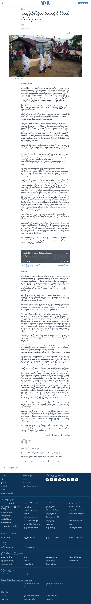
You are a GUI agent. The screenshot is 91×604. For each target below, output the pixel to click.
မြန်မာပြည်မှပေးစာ (51, 506)
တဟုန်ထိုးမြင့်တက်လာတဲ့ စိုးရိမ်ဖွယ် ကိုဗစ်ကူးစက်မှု (38, 253)
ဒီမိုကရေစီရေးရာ (5, 515)
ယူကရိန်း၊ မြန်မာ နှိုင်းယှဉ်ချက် (32, 524)
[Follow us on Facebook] (47, 479)
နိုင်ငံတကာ (4, 482)
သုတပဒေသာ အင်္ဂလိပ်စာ (75, 537)
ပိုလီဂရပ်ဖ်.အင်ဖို (50, 560)
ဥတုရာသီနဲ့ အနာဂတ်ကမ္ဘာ (30, 510)
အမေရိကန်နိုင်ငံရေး (6, 519)
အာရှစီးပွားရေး (50, 520)
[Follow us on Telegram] (64, 479)
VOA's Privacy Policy (52, 595)
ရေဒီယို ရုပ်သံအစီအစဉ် (7, 560)
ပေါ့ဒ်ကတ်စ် (26, 482)
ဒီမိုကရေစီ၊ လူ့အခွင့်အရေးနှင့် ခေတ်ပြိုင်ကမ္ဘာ (10, 507)
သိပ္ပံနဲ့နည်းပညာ (28, 506)
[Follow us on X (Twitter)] (51, 479)
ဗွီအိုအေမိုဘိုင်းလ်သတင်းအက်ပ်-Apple (32, 585)
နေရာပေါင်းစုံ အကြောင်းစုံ (75, 520)
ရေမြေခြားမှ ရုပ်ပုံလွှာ (51, 557)
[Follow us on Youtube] (55, 479)
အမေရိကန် (4, 486)
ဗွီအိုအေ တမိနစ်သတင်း (75, 557)
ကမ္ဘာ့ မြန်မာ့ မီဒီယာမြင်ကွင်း (31, 503)
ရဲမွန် (22, 24)
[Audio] (70, 3)
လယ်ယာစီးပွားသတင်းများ (31, 520)
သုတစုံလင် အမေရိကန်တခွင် (76, 513)
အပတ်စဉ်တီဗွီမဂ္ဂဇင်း (6, 564)
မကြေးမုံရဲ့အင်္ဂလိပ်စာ (29, 537)
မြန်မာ (23, 9)
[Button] (67, 33)
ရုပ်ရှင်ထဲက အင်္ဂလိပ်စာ (52, 537)
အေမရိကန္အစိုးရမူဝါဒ (29, 599)
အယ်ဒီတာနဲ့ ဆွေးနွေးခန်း (7, 503)
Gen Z (70, 517)
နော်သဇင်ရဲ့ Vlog (73, 560)
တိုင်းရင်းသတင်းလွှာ (74, 506)
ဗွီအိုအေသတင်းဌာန (30, 255)
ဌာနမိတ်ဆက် (4, 574)
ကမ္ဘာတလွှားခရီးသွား (51, 513)
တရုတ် (3, 489)
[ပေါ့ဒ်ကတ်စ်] (72, 479)
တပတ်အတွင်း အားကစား (30, 517)
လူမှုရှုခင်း (48, 503)
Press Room (4, 599)
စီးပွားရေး (26, 513)
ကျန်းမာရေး (49, 524)
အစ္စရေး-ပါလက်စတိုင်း (7, 493)
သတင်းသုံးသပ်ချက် (6, 512)
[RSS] (68, 479)
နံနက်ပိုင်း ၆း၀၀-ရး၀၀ (7, 547)
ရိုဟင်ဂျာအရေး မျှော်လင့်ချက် (77, 503)
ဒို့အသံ (70, 524)
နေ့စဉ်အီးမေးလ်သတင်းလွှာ (30, 486)
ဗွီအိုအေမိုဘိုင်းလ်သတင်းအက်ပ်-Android (54, 585)
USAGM (3, 595)
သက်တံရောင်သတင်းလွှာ (75, 527)
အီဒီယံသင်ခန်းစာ (5, 537)
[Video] (75, 3)
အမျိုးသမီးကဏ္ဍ (50, 527)
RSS (24, 479)
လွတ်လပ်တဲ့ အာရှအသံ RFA (31, 595)
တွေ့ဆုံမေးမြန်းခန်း (29, 564)
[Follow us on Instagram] (59, 479)
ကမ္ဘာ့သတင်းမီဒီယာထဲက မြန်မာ (9, 526)
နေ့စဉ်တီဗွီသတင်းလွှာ (6, 557)
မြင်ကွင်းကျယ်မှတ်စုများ (52, 510)
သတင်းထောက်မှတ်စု (6, 522)
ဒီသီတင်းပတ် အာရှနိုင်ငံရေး (53, 517)
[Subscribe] (76, 479)
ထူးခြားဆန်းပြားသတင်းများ (31, 527)
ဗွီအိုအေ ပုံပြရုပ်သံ (51, 564)
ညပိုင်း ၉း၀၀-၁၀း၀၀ (29, 547)
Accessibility (49, 599)
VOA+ (2, 584)
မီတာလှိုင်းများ (27, 574)
